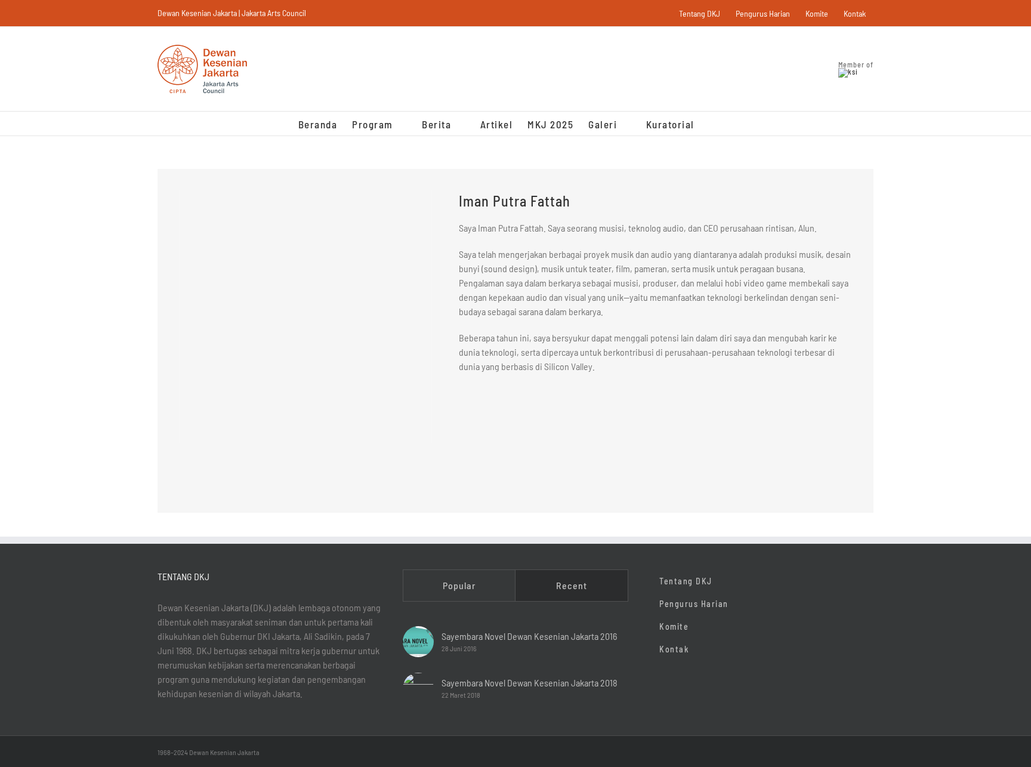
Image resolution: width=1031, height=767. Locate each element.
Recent (571, 585)
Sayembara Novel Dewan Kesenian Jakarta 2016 (529, 636)
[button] (713, 123)
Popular (459, 585)
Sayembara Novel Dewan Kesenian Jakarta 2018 (530, 682)
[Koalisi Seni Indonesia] (848, 71)
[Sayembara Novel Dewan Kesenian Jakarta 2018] (418, 688)
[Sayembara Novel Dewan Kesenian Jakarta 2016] (418, 641)
